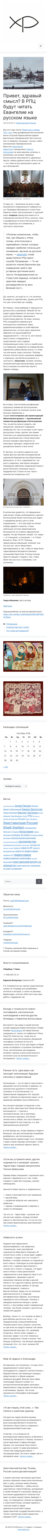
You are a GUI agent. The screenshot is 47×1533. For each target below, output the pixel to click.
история (25, 835)
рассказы (34, 858)
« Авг (5, 767)
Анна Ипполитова (8, 806)
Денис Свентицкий (12, 809)
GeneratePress (23, 1530)
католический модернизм (10, 842)
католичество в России (12, 845)
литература (35, 845)
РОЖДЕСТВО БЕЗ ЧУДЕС (17, 627)
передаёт (22, 254)
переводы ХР (8, 855)
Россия (21, 819)
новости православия (26, 851)
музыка (11, 848)
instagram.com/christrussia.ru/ (16, 934)
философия (7, 862)
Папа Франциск (16, 816)
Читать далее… (23, 1058)
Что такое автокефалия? (17, 631)
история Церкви (36, 835)
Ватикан (34, 806)
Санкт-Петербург (31, 819)
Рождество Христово (10, 819)
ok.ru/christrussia (10, 917)
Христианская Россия (20, 823)
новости (17, 848)
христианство (23, 865)
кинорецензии (25, 845)
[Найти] (39, 881)
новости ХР (26, 848)
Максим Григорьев (27, 812)
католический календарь (23, 838)
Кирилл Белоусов (32, 809)
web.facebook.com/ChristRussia (17, 926)
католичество (27, 841)
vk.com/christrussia (11, 909)
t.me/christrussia (10, 943)
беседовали (16, 1030)
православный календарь (17, 858)
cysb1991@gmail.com (19, 901)
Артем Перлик (23, 805)
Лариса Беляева (10, 813)
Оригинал (7, 606)
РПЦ (30, 816)
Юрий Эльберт (13, 827)
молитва (5, 848)
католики (7, 838)
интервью (15, 835)
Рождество (36, 816)
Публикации (11, 624)
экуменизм (16, 868)
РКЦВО (25, 816)
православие (22, 854)
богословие (26, 831)
